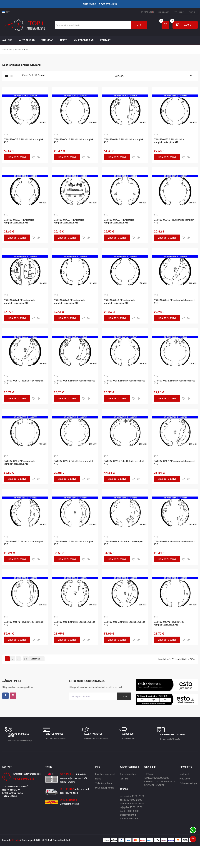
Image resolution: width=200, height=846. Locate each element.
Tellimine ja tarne (103, 783)
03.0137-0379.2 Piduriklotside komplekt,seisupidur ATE (169, 623)
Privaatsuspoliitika (104, 787)
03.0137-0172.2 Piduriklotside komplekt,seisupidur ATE (119, 221)
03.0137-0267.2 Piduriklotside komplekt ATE (24, 382)
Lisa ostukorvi (17, 157)
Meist (98, 778)
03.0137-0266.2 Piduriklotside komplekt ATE (174, 301)
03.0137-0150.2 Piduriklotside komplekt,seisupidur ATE (169, 141)
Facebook (5, 696)
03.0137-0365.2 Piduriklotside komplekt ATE (124, 623)
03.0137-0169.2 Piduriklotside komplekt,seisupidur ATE (19, 221)
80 (25, 659)
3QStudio (15, 840)
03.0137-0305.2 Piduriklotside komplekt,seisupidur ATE (19, 462)
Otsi (139, 25)
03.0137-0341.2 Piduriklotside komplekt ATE (74, 543)
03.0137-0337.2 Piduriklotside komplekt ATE (24, 543)
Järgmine (36, 659)
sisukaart (184, 774)
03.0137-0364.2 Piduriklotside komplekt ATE (74, 623)
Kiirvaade (38, 157)
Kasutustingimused (105, 774)
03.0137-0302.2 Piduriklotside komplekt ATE (174, 382)
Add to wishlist (33, 157)
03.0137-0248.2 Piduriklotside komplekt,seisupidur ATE (69, 301)
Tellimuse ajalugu (188, 783)
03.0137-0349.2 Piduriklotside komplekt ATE (124, 543)
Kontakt (124, 778)
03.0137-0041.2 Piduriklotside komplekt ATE (74, 141)
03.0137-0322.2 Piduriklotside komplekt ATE (174, 462)
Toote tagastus (128, 774)
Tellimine (179, 12)
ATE (6, 135)
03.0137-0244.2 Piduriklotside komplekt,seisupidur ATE (19, 301)
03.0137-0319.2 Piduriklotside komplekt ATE (124, 462)
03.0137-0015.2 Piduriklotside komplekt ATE (24, 141)
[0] (165, 25)
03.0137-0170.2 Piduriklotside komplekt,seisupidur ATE (69, 221)
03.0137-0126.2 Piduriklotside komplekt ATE (124, 141)
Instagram (13, 696)
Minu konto (163, 12)
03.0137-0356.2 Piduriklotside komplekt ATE (174, 543)
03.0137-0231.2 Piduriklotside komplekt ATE (174, 221)
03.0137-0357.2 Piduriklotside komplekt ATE (24, 623)
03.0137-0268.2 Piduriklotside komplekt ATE (74, 382)
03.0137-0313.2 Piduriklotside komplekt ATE (74, 462)
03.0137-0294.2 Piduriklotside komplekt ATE (124, 382)
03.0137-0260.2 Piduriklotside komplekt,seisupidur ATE (119, 301)
